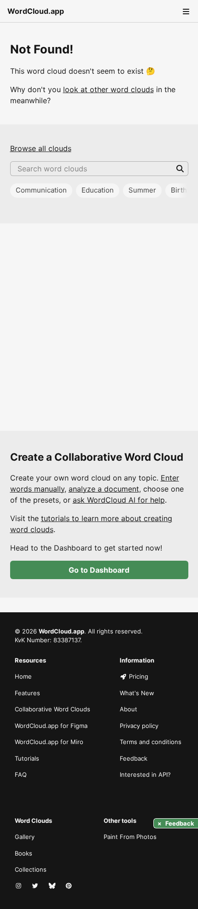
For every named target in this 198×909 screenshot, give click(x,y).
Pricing (138, 676)
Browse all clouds (40, 148)
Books (23, 853)
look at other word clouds (108, 89)
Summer (142, 190)
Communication (41, 190)
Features (27, 693)
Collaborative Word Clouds (52, 709)
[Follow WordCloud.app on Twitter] (36, 886)
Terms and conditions (150, 741)
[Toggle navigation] (185, 11)
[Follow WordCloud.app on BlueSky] (53, 886)
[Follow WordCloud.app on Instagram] (19, 886)
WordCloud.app (35, 11)
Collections (31, 869)
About (128, 709)
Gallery (25, 836)
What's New (137, 693)
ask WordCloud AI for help (119, 499)
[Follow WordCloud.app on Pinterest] (69, 886)
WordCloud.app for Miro (49, 741)
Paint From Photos (130, 836)
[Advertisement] (99, 327)
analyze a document (104, 488)
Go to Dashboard (99, 570)
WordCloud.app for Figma (51, 725)
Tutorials (27, 758)
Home (23, 676)
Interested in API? (145, 774)
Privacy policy (139, 725)
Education (98, 190)
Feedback (133, 758)
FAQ (21, 774)
